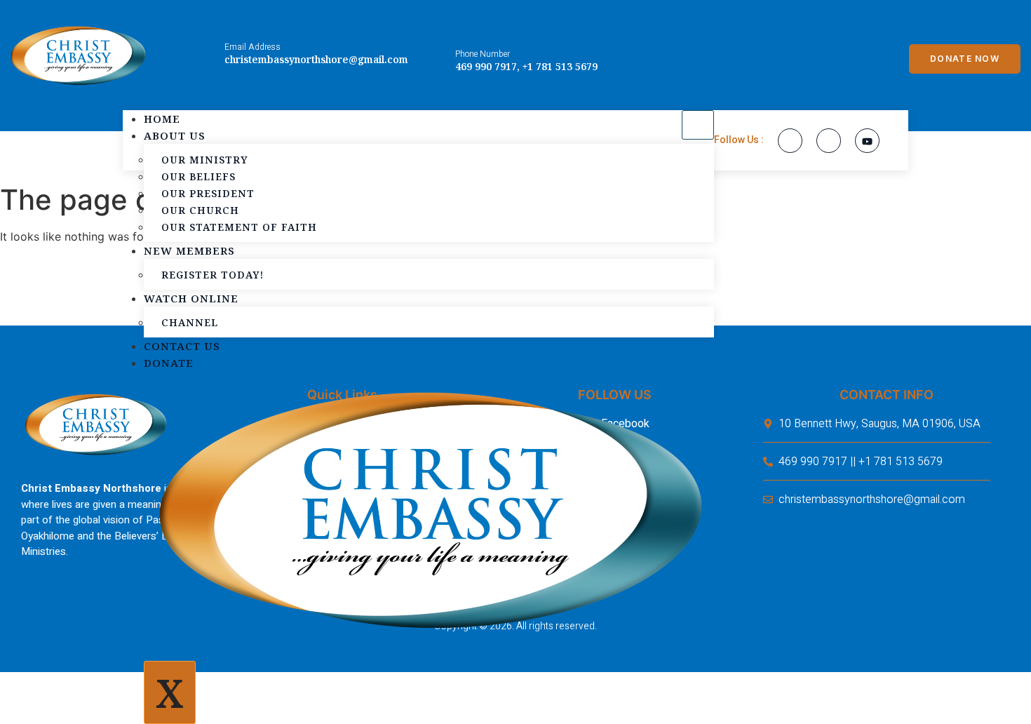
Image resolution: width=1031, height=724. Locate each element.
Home (162, 119)
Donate (169, 363)
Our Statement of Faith (239, 227)
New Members (189, 250)
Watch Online (191, 298)
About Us (174, 135)
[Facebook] (790, 140)
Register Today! (212, 274)
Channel (189, 322)
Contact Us (182, 346)
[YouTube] (867, 140)
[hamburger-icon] (698, 125)
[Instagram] (828, 140)
